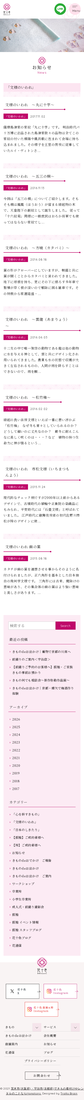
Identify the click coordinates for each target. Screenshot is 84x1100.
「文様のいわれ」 (25, 822)
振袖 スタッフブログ (27, 930)
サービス (50, 1027)
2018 (16, 781)
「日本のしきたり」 (26, 830)
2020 (16, 765)
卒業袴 (17, 891)
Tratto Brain (68, 1093)
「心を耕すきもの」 (26, 814)
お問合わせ (42, 1075)
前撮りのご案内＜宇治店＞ (31, 659)
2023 (16, 742)
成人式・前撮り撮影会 (28, 907)
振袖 (15, 914)
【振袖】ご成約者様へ (28, 837)
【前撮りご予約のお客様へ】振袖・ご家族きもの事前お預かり (42, 670)
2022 (16, 750)
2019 (16, 773)
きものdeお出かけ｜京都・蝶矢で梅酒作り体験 (43, 691)
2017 (16, 788)
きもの (10, 1027)
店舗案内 (11, 1044)
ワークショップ (23, 883)
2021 (16, 758)
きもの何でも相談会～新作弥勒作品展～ (41, 680)
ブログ (48, 1052)
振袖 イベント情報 (25, 922)
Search (65, 626)
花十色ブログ (21, 938)
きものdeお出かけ (25, 868)
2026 (16, 719)
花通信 (17, 945)
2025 (16, 727)
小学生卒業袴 (21, 899)
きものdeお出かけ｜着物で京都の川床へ (41, 651)
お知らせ (18, 853)
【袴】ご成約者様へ (26, 845)
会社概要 (50, 1035)
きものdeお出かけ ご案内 (32, 876)
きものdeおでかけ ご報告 (32, 860)
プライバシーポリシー (40, 1060)
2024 (16, 734)
